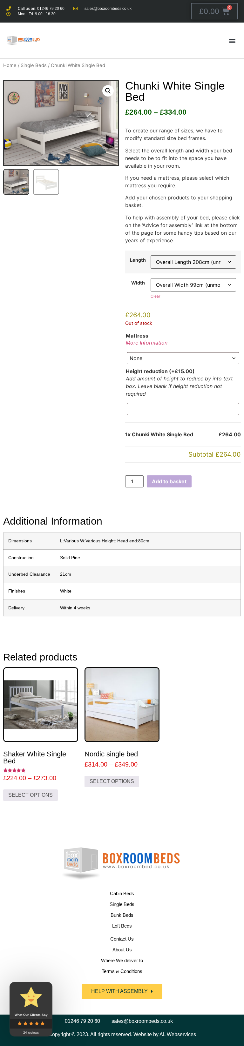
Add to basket (169, 481)
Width (138, 283)
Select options (30, 795)
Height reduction (160, 371)
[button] (232, 40)
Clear (155, 296)
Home (10, 65)
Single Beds (34, 65)
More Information (146, 342)
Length (138, 260)
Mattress (137, 335)
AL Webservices (177, 1034)
